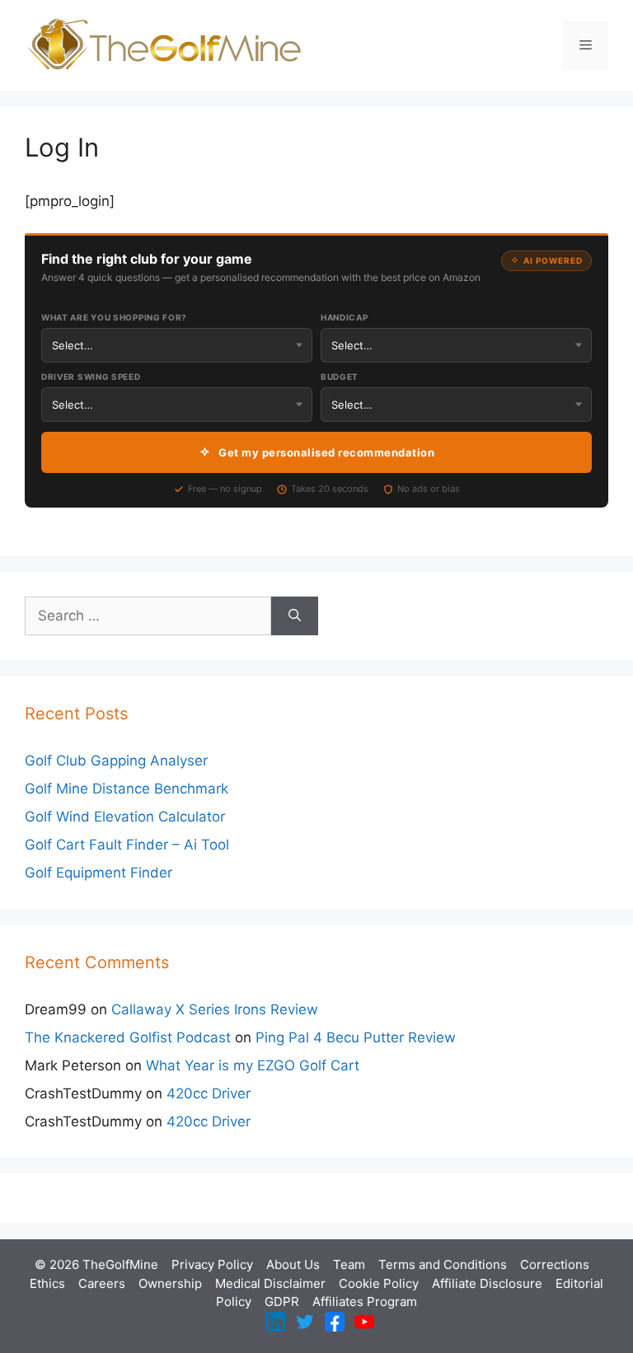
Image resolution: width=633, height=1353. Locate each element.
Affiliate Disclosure (487, 1283)
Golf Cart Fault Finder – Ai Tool (127, 844)
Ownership (170, 1283)
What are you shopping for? (114, 317)
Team (349, 1264)
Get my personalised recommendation (326, 452)
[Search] (294, 616)
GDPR (282, 1301)
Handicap (344, 317)
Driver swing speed (91, 377)
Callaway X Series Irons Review (214, 1009)
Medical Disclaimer (270, 1283)
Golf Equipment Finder (98, 872)
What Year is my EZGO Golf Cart (252, 1065)
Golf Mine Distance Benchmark (126, 788)
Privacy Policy (212, 1264)
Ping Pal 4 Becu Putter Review (356, 1037)
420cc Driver (208, 1093)
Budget (340, 377)
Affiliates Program (364, 1301)
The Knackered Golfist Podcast (128, 1037)
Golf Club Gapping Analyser (116, 760)
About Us (293, 1264)
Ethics (47, 1283)
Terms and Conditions (442, 1264)
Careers (101, 1283)
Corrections (554, 1264)
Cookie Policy (379, 1283)
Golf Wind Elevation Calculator (125, 816)
